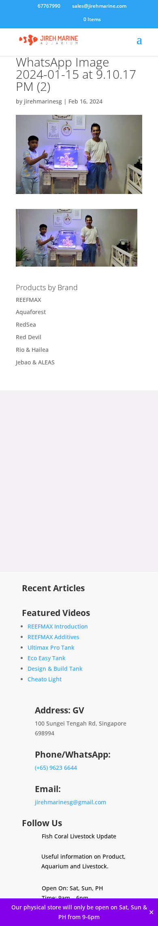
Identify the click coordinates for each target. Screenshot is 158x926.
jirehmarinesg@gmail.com (70, 802)
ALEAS (46, 362)
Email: (48, 789)
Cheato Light (45, 679)
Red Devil (28, 337)
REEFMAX (28, 300)
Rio (20, 349)
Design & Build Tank (55, 668)
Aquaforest (31, 312)
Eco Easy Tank (47, 658)
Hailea (40, 349)
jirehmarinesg (43, 101)
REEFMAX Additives (53, 637)
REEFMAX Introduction (58, 626)
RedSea (26, 324)
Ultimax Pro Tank (51, 647)
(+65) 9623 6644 (56, 767)
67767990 (48, 5)
